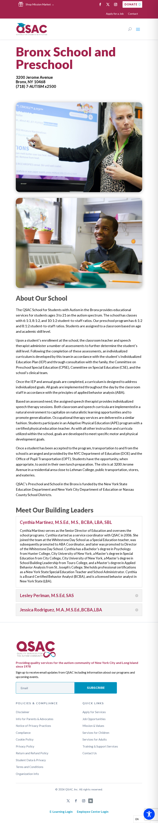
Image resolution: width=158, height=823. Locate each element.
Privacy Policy (25, 746)
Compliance (23, 732)
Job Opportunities (94, 719)
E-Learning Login (61, 811)
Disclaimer (22, 712)
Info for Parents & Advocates (34, 719)
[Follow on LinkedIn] (90, 800)
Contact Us (89, 753)
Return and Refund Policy (32, 753)
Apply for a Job (115, 13)
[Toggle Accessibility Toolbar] (149, 814)
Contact (133, 13)
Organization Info (27, 773)
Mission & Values (93, 725)
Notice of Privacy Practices (33, 725)
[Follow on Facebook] (100, 4)
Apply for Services (94, 712)
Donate (130, 4)
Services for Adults (94, 739)
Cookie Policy (25, 739)
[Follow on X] (108, 4)
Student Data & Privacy (31, 760)
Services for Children (95, 732)
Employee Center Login (92, 811)
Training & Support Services (100, 746)
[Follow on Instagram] (116, 4)
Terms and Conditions (29, 767)
